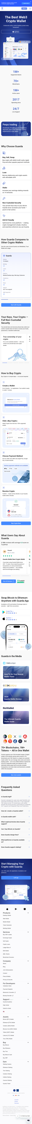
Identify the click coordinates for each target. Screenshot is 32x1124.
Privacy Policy (13, 1115)
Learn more (26, 3)
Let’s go (16, 877)
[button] (30, 8)
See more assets (16, 775)
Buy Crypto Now (16, 523)
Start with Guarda (16, 305)
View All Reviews (7, 581)
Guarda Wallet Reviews (17, 1101)
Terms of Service (6, 1115)
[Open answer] (29, 811)
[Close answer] (29, 796)
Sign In (24, 8)
